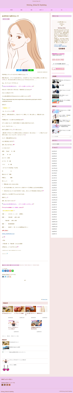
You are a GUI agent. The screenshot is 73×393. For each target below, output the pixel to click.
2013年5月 (54, 212)
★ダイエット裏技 (6, 265)
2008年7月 (54, 233)
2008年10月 (54, 226)
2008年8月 (54, 231)
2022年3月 (54, 153)
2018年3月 (54, 165)
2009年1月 (54, 219)
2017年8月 (54, 175)
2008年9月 (54, 229)
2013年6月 (54, 209)
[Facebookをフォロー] (8, 277)
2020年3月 (54, 161)
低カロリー (31, 265)
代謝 (26, 265)
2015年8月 (54, 202)
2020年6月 (54, 156)
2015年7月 (54, 204)
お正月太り (22, 265)
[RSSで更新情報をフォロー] (10, 277)
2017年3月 (54, 180)
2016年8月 (54, 185)
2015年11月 (54, 199)
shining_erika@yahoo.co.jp (8, 233)
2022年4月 (54, 151)
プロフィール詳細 (58, 44)
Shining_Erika (61, 28)
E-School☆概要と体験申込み (60, 46)
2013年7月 (54, 207)
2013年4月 (54, 214)
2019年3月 (54, 163)
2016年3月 (54, 190)
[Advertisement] (25, 289)
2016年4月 (54, 187)
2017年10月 (54, 170)
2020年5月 (54, 158)
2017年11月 (54, 168)
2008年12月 (54, 221)
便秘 (35, 265)
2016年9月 (54, 182)
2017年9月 (54, 173)
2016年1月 (54, 195)
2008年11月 (54, 224)
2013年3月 (54, 216)
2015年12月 (54, 197)
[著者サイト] (3, 277)
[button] (70, 137)
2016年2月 (54, 192)
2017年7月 (54, 178)
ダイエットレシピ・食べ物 (15, 265)
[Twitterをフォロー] (5, 277)
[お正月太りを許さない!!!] (8, 271)
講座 (38, 265)
